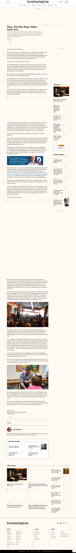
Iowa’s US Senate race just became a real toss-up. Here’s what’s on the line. (56, 502)
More (53, 529)
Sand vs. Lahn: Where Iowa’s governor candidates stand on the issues (56, 494)
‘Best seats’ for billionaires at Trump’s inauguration (14, 446)
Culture (36, 531)
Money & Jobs (10, 542)
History (36, 534)
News (20, 5)
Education (56, 178)
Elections (56, 167)
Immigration (9, 539)
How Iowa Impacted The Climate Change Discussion (14, 454)
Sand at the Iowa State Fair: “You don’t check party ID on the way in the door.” (58, 181)
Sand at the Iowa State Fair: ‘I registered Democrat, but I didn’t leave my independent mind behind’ (58, 171)
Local (29, 5)
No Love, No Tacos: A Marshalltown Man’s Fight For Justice (33, 447)
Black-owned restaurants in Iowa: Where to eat (60, 100)
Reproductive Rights (11, 544)
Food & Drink (56, 158)
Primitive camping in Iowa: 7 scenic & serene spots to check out (57, 138)
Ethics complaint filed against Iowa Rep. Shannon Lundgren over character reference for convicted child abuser (57, 128)
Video (45, 5)
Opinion (24, 5)
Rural (17, 544)
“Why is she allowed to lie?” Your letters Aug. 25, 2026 (55, 487)
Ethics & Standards (22, 551)
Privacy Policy (37, 551)
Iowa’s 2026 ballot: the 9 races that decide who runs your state (56, 479)
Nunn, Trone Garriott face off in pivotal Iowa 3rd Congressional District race (55, 510)
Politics (33, 5)
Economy (9, 534)
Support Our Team (64, 534)
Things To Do (39, 5)
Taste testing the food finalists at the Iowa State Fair (58, 161)
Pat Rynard (9, 38)
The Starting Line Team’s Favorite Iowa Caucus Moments (33, 454)
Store (55, 5)
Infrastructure (18, 539)
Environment (18, 536)
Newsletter (50, 5)
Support (28, 551)
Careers (32, 551)
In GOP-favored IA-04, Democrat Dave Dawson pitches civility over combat (58, 192)
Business (8, 531)
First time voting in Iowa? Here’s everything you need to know (57, 118)
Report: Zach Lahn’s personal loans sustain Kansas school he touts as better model (57, 108)
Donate (66, 1)
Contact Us (53, 536)
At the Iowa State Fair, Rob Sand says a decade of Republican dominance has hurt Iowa (58, 203)
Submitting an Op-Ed (65, 536)
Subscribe (61, 1)
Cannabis (18, 531)
